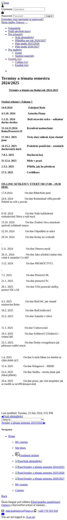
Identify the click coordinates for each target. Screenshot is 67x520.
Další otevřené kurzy (19, 31)
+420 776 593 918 (48, 510)
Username (6, 9)
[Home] (5, 2)
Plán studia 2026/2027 (27, 46)
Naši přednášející (24, 37)
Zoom (18, 52)
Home (11, 436)
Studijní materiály (24, 55)
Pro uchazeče (15, 34)
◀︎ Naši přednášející (12, 416)
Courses (19, 490)
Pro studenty (15, 49)
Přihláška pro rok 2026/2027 (30, 40)
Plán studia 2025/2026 (27, 43)
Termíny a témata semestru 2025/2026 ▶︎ (23, 422)
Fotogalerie (14, 28)
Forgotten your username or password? (22, 19)
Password (6, 15)
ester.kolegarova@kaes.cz (19, 510)
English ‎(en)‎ (14, 59)
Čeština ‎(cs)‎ (21, 62)
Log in (30, 517)
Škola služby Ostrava (12, 22)
